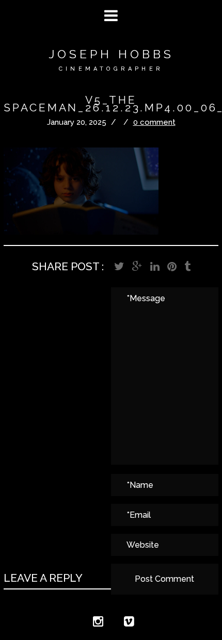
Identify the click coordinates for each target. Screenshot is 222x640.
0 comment (154, 122)
